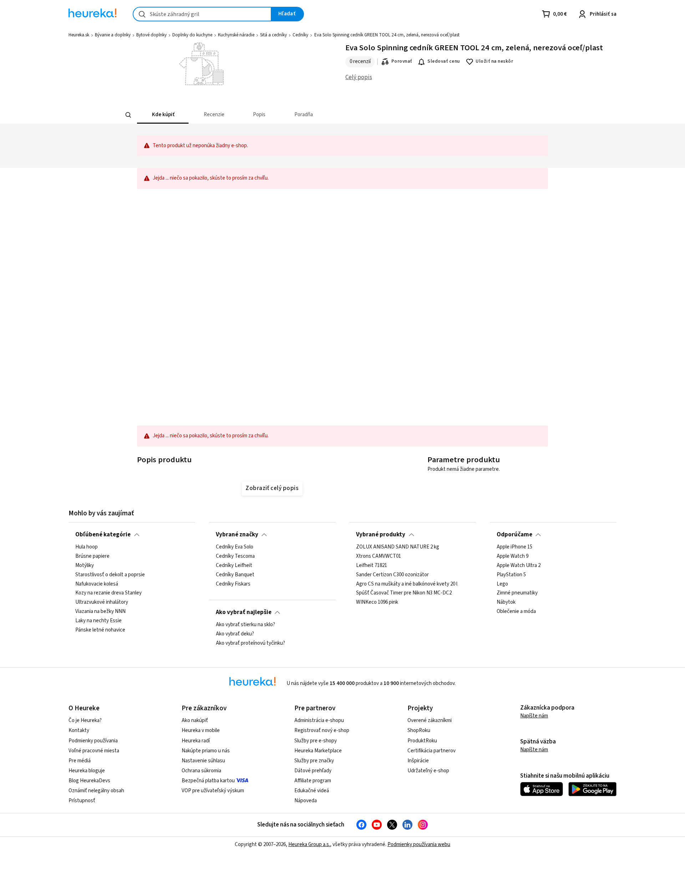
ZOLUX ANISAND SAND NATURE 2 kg (397, 547)
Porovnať (401, 61)
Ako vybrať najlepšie (244, 612)
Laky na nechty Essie (98, 620)
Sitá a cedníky (273, 35)
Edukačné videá (311, 790)
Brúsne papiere (92, 556)
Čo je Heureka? (85, 720)
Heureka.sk (78, 35)
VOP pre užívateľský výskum (213, 790)
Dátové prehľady (312, 770)
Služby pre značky (314, 760)
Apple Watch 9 (512, 556)
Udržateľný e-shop (428, 770)
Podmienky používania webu (418, 844)
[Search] (128, 115)
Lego (502, 584)
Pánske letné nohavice (100, 630)
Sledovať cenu (443, 61)
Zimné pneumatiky (517, 593)
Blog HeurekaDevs (89, 780)
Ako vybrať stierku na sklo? (245, 624)
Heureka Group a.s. (309, 844)
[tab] (163, 115)
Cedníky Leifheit (234, 565)
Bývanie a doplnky (113, 35)
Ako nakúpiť (195, 720)
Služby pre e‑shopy (315, 741)
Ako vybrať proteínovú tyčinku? (250, 643)
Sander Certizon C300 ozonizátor (392, 574)
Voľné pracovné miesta (93, 750)
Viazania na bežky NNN (100, 611)
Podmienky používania (93, 741)
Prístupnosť (81, 800)
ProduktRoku (422, 741)
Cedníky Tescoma (235, 556)
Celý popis (358, 77)
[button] (163, 115)
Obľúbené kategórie (103, 534)
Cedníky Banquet (235, 574)
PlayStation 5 (511, 574)
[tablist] (334, 115)
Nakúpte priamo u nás (206, 750)
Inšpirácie (418, 760)
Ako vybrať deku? (235, 634)
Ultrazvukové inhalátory (101, 602)
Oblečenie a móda (516, 611)
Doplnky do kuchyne (192, 35)
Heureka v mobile (201, 730)
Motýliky (84, 565)
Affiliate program (312, 780)
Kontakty (78, 730)
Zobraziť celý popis (271, 488)
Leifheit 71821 (371, 565)
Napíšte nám (534, 716)
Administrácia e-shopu (319, 720)
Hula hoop (86, 547)
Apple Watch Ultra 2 (519, 565)
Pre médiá (79, 760)
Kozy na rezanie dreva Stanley (108, 593)
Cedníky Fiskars (233, 584)
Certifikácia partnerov (431, 750)
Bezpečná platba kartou (208, 780)
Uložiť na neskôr (494, 61)
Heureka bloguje (86, 770)
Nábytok (506, 602)
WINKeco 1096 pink (377, 602)
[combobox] (202, 14)
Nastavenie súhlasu (203, 760)
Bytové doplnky (151, 35)
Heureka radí (196, 741)
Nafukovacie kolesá (96, 584)
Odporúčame (514, 534)
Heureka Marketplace (318, 750)
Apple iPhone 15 (514, 547)
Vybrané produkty (380, 534)
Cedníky (300, 35)
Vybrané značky (237, 534)
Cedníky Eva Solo (234, 547)
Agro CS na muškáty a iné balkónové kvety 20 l (406, 584)
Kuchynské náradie (236, 35)
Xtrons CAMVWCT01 (378, 556)
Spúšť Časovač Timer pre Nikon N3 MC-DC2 (404, 593)
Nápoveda (305, 800)
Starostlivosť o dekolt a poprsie (110, 574)
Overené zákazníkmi (429, 720)
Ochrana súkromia (201, 770)
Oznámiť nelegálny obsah (96, 790)
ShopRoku (418, 730)
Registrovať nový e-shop (321, 730)
